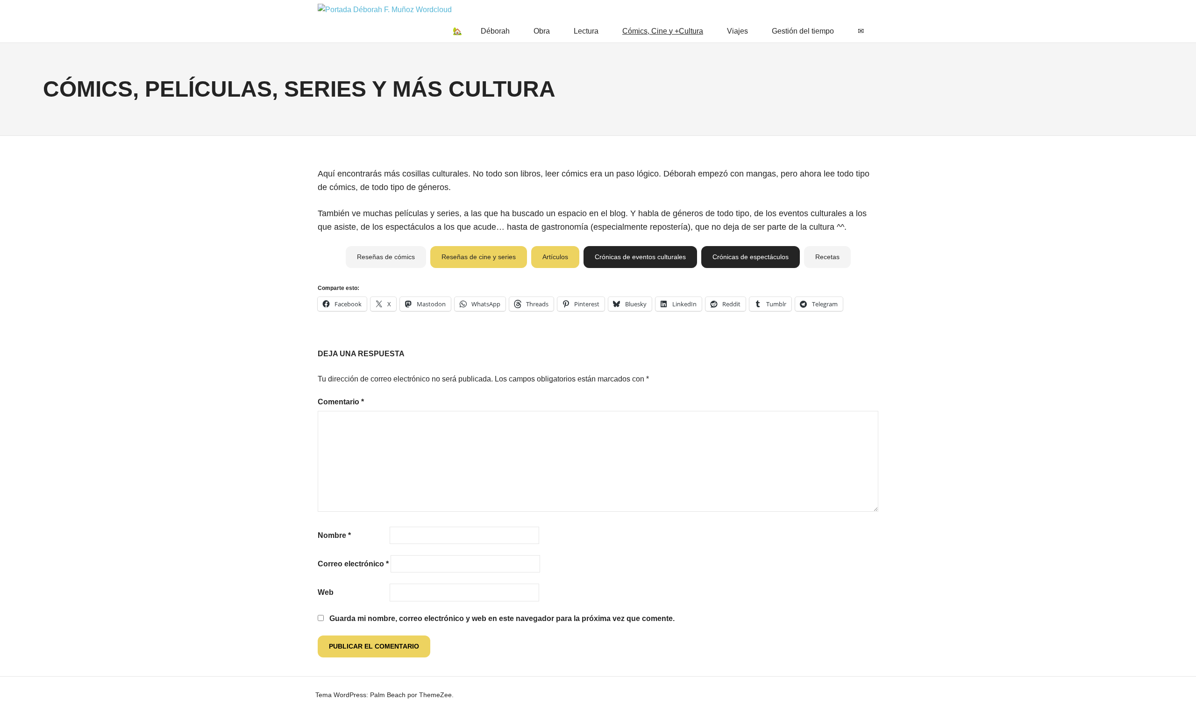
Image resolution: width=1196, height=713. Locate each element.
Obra (542, 31)
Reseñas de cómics (386, 257)
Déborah (495, 31)
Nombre (334, 535)
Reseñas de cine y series (478, 257)
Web (326, 592)
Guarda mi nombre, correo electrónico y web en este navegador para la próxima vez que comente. (502, 618)
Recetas (827, 257)
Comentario (341, 402)
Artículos (555, 257)
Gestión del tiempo (803, 31)
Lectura (586, 31)
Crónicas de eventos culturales (640, 257)
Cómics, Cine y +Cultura (662, 31)
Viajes (737, 31)
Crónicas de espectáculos (750, 257)
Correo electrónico (353, 564)
